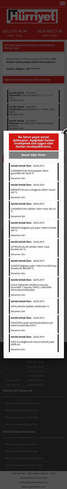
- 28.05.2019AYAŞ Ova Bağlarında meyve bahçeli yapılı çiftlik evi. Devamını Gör (32, 343)
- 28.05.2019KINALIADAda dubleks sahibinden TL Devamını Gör (30, 306)
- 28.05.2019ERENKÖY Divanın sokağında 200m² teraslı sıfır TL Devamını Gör (33, 191)
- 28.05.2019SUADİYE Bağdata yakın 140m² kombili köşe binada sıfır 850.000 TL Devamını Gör (34, 267)
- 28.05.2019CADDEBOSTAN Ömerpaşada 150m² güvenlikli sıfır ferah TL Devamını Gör (30, 172)
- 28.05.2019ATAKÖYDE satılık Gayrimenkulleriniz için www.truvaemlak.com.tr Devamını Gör (32, 324)
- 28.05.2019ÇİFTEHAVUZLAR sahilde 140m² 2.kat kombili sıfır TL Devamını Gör (30, 248)
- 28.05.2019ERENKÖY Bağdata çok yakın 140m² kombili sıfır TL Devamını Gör (33, 229)
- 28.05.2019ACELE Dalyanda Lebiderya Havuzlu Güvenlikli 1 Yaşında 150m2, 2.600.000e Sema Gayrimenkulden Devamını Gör (31, 287)
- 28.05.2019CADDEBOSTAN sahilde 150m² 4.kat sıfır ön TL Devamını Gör (33, 210)
